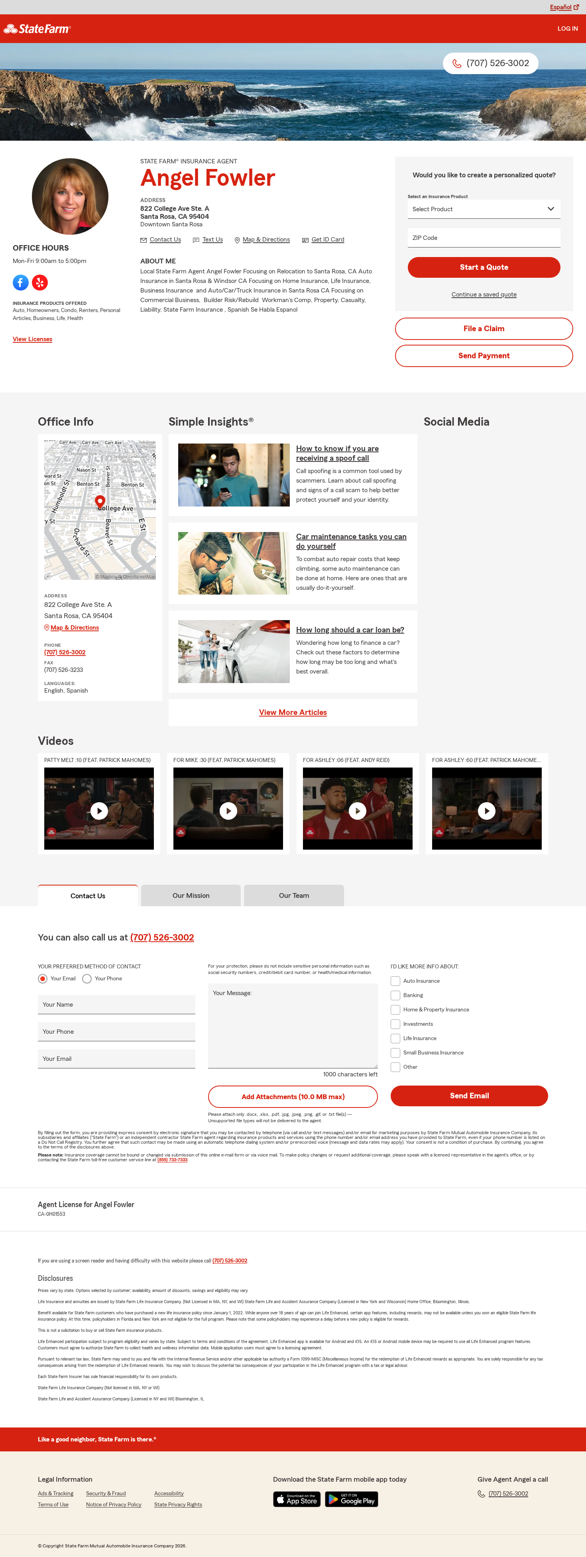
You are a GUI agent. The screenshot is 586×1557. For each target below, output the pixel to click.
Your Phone (108, 979)
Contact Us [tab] (88, 895)
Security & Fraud (106, 1493)
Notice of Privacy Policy (114, 1505)
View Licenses (32, 339)
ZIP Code (425, 238)
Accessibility (169, 1493)
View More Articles (293, 713)
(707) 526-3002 (65, 652)
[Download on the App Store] (297, 1499)
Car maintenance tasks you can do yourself (351, 541)
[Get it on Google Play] (351, 1499)
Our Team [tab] (294, 895)
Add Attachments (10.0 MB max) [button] (293, 1096)
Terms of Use (53, 1505)
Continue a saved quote (484, 294)
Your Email (63, 979)
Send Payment (484, 356)
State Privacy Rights (178, 1505)
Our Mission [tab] (191, 895)
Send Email (469, 1096)
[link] (37, 29)
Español (561, 7)
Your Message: (232, 993)
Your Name (58, 1004)
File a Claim (484, 329)
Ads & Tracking (55, 1493)
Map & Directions (75, 627)
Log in (568, 29)
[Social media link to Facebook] (21, 283)
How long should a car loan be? (350, 630)
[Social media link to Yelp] (40, 283)
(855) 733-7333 (172, 1159)
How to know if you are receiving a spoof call (337, 453)
